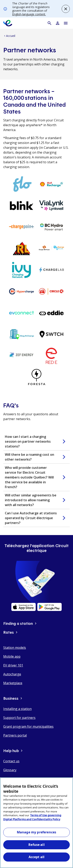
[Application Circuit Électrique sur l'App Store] (23, 607)
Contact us (11, 761)
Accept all (37, 857)
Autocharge (12, 674)
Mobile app (11, 656)
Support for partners (19, 717)
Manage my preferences (36, 832)
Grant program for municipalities (28, 726)
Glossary (9, 770)
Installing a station (17, 709)
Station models (14, 647)
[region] (36, 822)
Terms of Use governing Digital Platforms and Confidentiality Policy (32, 817)
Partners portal (15, 735)
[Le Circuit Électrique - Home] (7, 23)
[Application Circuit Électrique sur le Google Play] (49, 607)
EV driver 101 (13, 665)
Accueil (9, 36)
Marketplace (12, 683)
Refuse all (36, 844)
